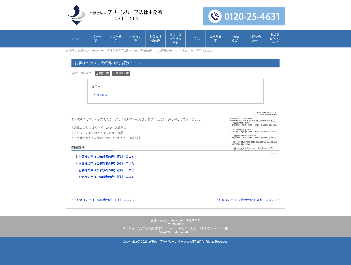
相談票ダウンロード (275, 38)
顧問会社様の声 (155, 38)
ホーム (75, 38)
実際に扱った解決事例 (175, 38)
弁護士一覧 (96, 38)
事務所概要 (215, 38)
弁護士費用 (116, 38)
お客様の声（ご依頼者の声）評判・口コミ (106, 156)
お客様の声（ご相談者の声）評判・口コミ (246, 199)
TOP (98, 50)
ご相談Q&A (235, 38)
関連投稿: (102, 95)
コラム (195, 38)
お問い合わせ (255, 38)
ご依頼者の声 (121, 73)
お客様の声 (135, 38)
